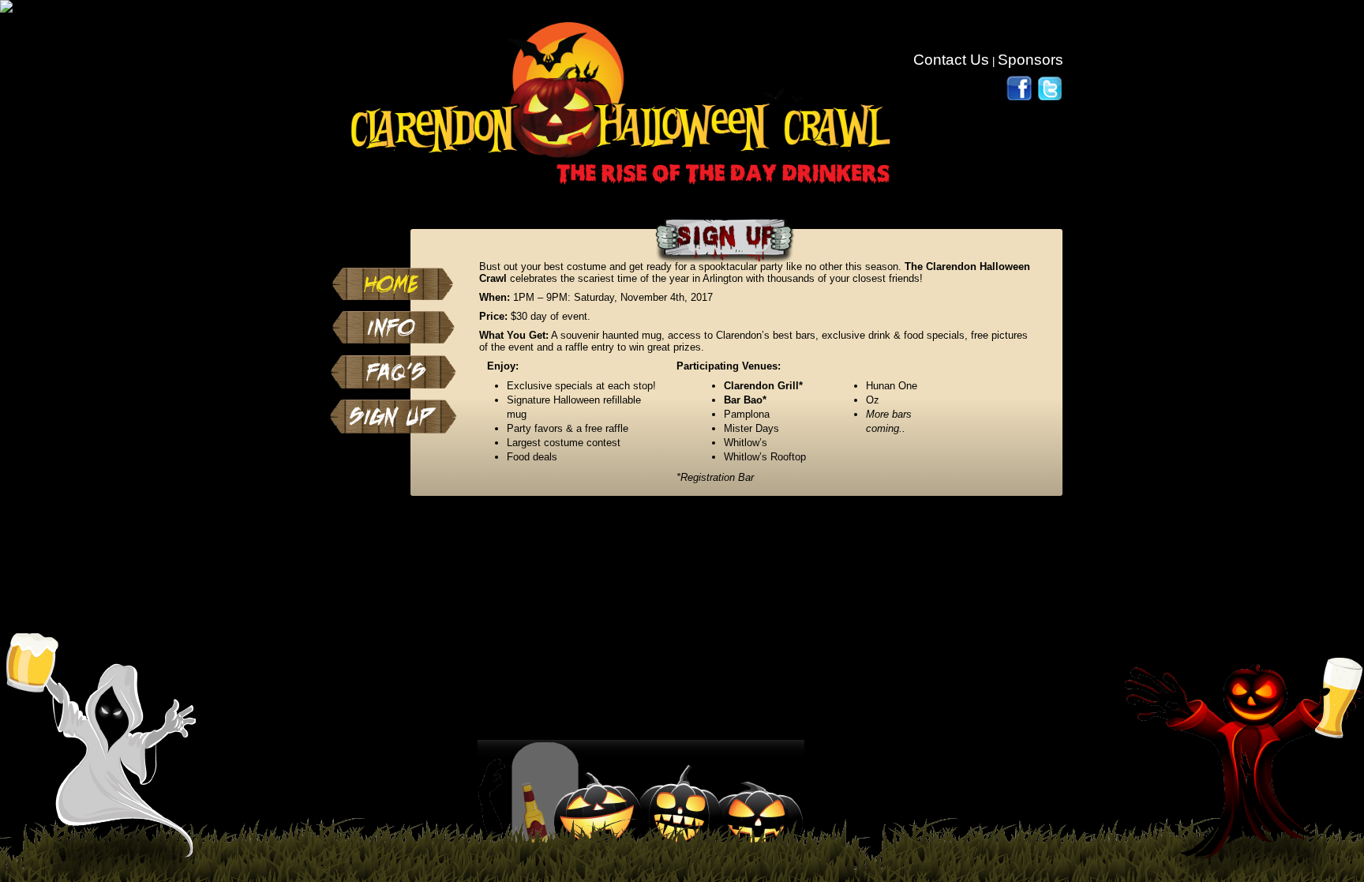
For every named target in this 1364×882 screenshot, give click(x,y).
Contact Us (951, 59)
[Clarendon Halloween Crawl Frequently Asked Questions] (393, 359)
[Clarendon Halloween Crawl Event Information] (393, 315)
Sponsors (1030, 59)
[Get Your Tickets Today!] (393, 403)
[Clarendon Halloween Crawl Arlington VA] (393, 271)
